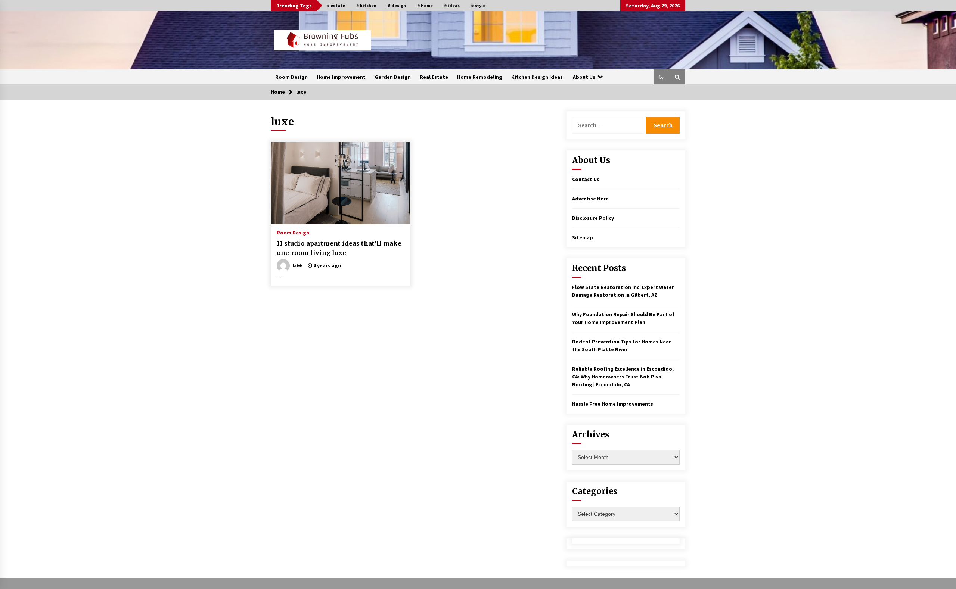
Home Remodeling (479, 77)
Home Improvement (341, 77)
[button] (661, 76)
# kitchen (366, 5)
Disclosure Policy (593, 218)
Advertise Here (590, 198)
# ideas (452, 5)
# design (397, 5)
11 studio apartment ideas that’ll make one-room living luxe (339, 248)
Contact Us (585, 179)
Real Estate (434, 77)
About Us (584, 77)
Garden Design (393, 77)
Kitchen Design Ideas (537, 77)
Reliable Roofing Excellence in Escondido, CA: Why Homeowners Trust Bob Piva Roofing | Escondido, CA (623, 376)
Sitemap (582, 237)
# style (478, 5)
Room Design (291, 77)
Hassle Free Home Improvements (612, 404)
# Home (425, 5)
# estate (336, 5)
